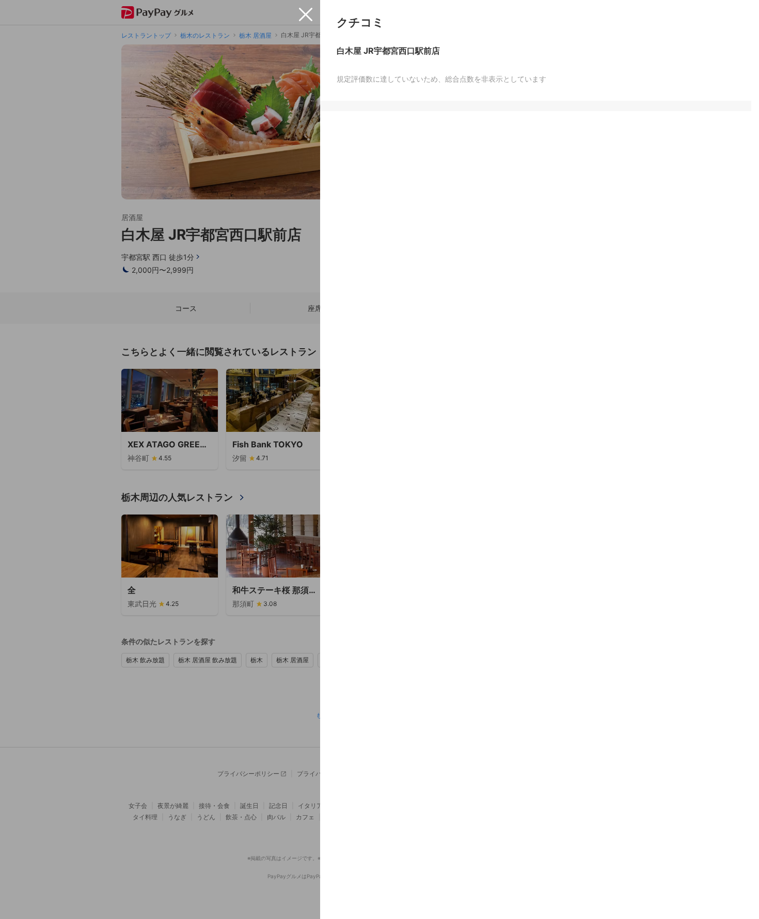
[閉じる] (305, 14)
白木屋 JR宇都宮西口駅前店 (388, 50)
